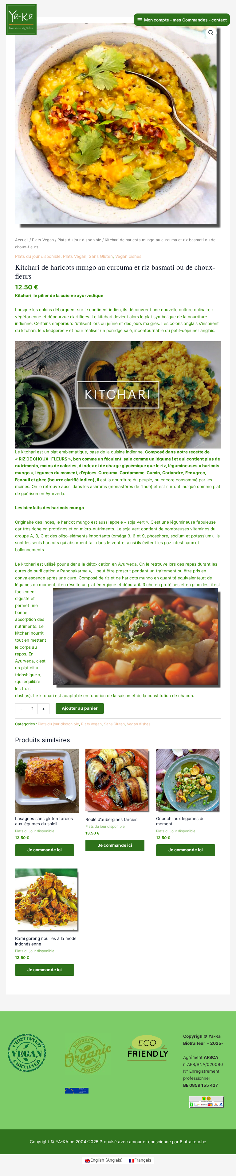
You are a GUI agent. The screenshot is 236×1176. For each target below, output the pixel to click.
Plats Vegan (43, 240)
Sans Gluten (101, 256)
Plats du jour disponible (79, 240)
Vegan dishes (128, 256)
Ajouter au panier (80, 708)
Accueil (21, 240)
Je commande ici (44, 849)
